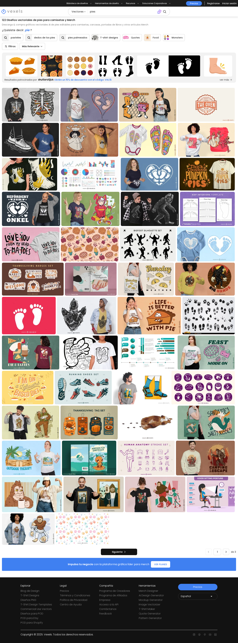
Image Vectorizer (149, 604)
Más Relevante (30, 46)
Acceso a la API (108, 604)
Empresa (104, 600)
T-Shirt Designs (30, 595)
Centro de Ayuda (71, 604)
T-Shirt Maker (147, 609)
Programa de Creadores (114, 591)
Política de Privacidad (73, 600)
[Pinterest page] (205, 634)
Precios (64, 591)
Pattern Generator (150, 618)
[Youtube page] (210, 634)
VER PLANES (160, 564)
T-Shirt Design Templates (36, 604)
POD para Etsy (29, 618)
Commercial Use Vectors (36, 609)
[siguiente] (226, 552)
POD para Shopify (32, 623)
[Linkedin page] (215, 634)
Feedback (105, 613)
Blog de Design (30, 591)
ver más (224, 79)
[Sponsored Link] (22, 66)
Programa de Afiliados (113, 595)
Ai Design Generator (151, 595)
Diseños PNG (28, 600)
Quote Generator (150, 613)
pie (27, 30)
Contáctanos (107, 609)
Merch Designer (148, 591)
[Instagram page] (194, 634)
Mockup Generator (151, 600)
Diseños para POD (32, 613)
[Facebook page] (199, 634)
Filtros (12, 46)
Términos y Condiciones (75, 595)
